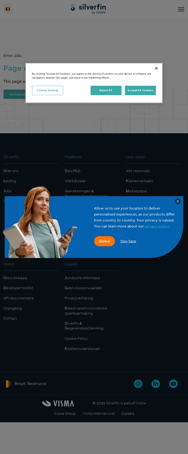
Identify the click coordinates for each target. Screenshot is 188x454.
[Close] (156, 68)
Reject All (106, 90)
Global (104, 241)
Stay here (128, 241)
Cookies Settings (47, 90)
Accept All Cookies (140, 90)
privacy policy (157, 226)
